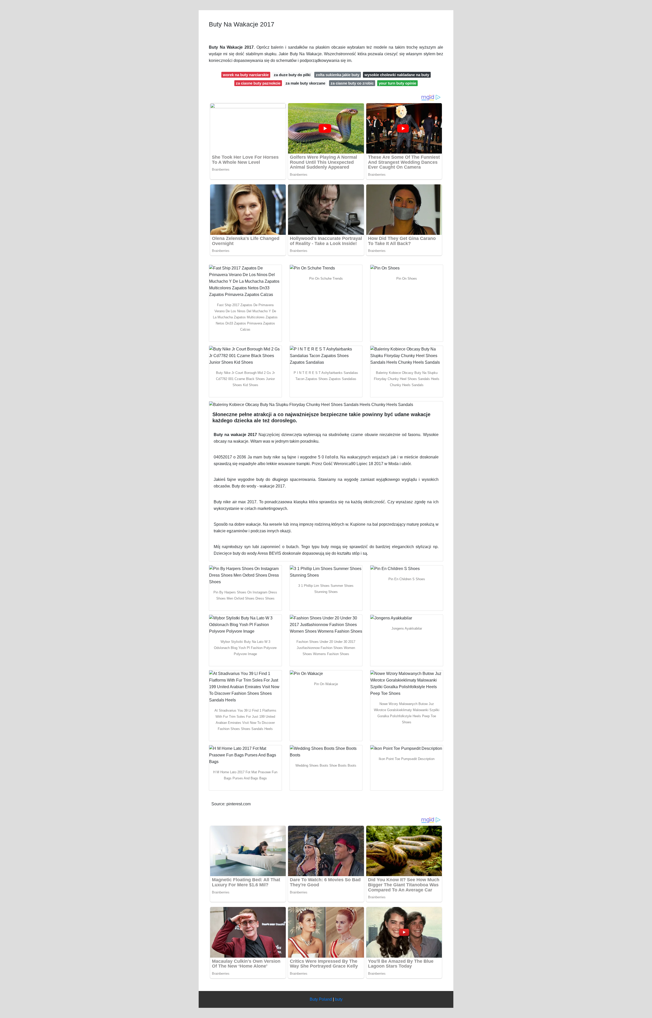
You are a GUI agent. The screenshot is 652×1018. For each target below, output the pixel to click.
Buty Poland (321, 999)
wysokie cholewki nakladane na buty (396, 75)
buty (339, 999)
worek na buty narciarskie (246, 75)
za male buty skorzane (305, 83)
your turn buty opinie (397, 83)
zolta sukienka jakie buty (337, 75)
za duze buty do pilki (292, 75)
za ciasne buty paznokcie (258, 83)
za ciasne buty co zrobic (352, 83)
